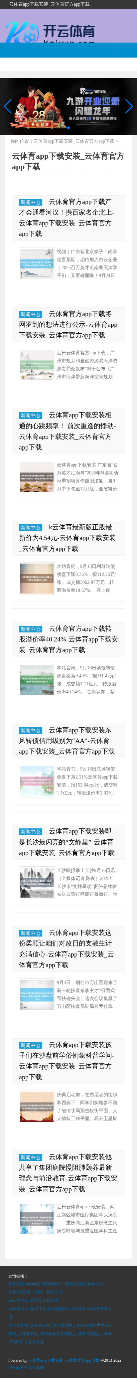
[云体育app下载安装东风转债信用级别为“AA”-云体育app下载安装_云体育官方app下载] (37, 781)
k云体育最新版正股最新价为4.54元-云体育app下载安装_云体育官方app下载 (67, 537)
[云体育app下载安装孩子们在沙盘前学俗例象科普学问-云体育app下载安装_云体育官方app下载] (37, 1107)
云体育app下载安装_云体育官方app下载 (74, 141)
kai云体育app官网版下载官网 (33, 1300)
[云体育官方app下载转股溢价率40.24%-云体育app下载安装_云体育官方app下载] (37, 680)
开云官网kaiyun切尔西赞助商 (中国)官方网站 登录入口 (55, 1284)
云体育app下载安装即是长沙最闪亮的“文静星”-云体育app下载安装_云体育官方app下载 (67, 841)
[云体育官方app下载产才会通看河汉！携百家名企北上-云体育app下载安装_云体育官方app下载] (37, 264)
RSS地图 (16, 1367)
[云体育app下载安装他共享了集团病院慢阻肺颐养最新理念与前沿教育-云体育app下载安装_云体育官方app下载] (37, 1219)
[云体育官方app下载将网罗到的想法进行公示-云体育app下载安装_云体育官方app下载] (37, 365)
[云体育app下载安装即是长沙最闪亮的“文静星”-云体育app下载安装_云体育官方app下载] (37, 882)
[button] (129, 106)
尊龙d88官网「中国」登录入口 (35, 1292)
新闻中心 (31, 202)
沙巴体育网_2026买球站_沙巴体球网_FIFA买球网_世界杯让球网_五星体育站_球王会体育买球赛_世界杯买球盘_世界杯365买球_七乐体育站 (60, 1333)
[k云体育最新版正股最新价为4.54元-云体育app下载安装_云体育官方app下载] (37, 578)
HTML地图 (34, 1367)
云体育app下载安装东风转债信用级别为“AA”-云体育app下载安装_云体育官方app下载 (67, 740)
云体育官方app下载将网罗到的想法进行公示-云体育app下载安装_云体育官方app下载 (68, 324)
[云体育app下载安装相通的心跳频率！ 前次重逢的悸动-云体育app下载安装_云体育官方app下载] (37, 477)
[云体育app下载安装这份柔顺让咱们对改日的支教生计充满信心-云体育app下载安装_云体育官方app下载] (37, 994)
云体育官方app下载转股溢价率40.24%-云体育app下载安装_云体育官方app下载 (68, 639)
